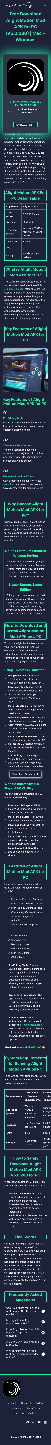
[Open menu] (45, 5)
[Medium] (45, 1422)
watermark (9, 453)
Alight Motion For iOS (29, 1047)
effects (38, 307)
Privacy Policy (32, 1408)
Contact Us (27, 1403)
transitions (9, 484)
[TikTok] (33, 1422)
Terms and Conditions (25, 1413)
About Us (13, 1403)
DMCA (39, 1403)
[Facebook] (27, 1422)
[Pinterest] (39, 1422)
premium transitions (31, 1024)
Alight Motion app (14, 289)
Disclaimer (16, 1408)
